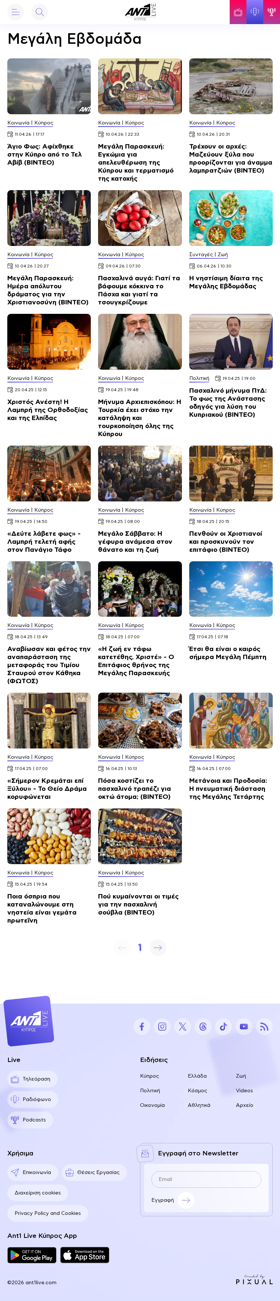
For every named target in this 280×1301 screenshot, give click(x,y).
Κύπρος (149, 1076)
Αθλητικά (199, 1105)
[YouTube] (244, 1026)
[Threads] (203, 1026)
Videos (244, 1090)
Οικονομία (152, 1105)
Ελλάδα (197, 1076)
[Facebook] (141, 1026)
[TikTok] (223, 1026)
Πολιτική (150, 1090)
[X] (182, 1026)
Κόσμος (197, 1090)
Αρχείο (244, 1105)
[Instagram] (162, 1026)
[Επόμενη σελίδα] (157, 947)
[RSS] (264, 1026)
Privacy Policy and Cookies (48, 1213)
